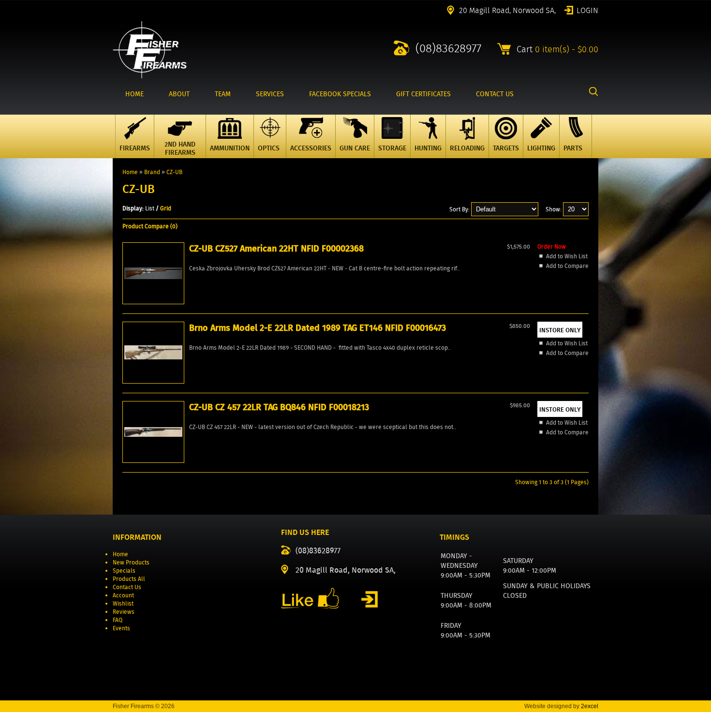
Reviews (123, 612)
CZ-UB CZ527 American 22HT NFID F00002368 (276, 248)
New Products (131, 562)
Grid (165, 208)
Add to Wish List (567, 256)
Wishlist (123, 603)
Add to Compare (567, 266)
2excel (589, 706)
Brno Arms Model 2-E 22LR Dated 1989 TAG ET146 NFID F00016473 (317, 328)
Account (123, 595)
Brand (152, 172)
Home (130, 172)
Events (121, 628)
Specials (124, 570)
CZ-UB (174, 172)
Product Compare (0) (150, 226)
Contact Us (127, 587)
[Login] (369, 599)
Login (587, 10)
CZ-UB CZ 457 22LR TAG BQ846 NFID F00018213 (279, 407)
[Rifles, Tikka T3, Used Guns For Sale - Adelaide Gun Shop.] (150, 76)
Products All (129, 579)
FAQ (117, 620)
